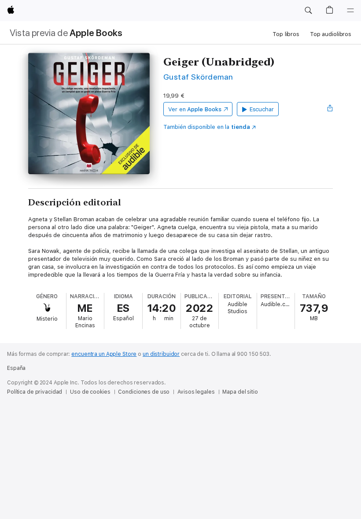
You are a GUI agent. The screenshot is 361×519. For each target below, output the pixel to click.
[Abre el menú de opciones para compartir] (330, 109)
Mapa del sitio (240, 392)
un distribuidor (161, 354)
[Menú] (350, 10)
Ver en (194, 109)
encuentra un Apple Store (103, 354)
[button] (308, 10)
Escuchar (262, 109)
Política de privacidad (34, 392)
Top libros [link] (286, 34)
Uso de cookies (90, 392)
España (16, 368)
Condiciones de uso (143, 392)
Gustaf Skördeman (198, 76)
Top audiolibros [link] (330, 34)
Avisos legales (195, 392)
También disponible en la (206, 127)
